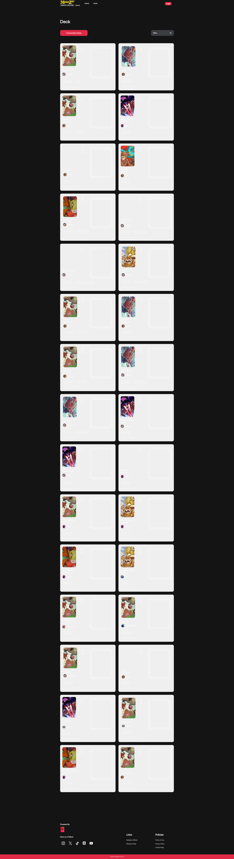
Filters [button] (155, 33)
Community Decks (73, 33)
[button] (88, 66)
